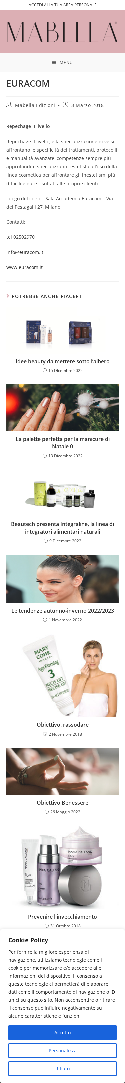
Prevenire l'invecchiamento (62, 916)
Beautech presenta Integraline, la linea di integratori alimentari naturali (62, 527)
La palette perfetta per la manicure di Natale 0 (63, 442)
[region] (62, 1006)
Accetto (62, 1032)
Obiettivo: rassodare (63, 724)
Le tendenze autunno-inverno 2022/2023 (62, 610)
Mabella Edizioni (35, 105)
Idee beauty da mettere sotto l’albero (63, 361)
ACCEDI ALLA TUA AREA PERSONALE (63, 5)
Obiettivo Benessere (62, 802)
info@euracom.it (24, 252)
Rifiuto (62, 1068)
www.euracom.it (24, 267)
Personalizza (63, 1050)
